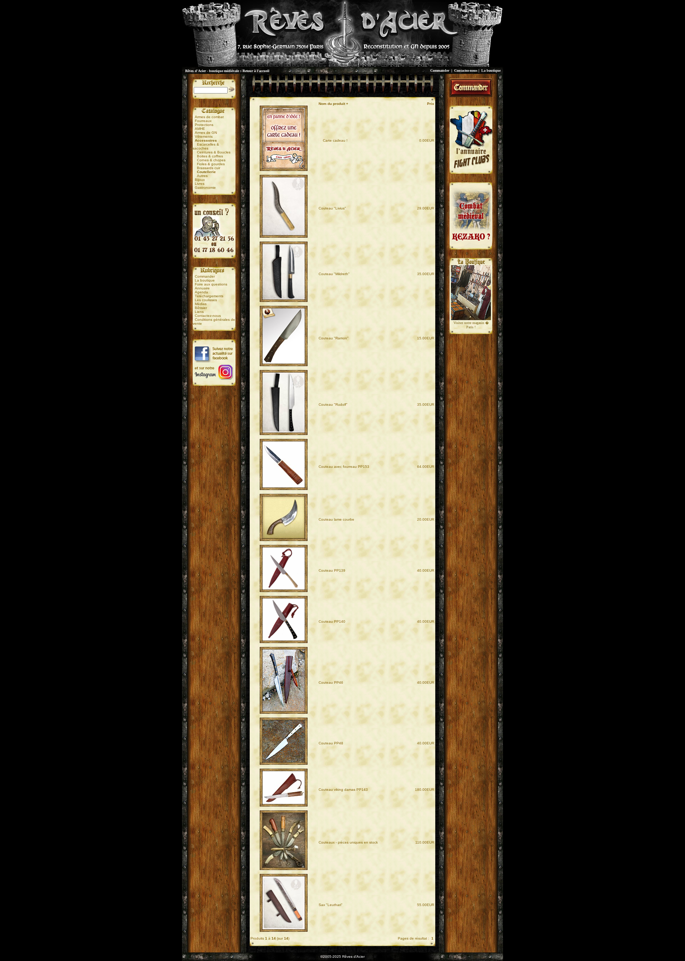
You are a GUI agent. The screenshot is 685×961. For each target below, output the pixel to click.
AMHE (200, 129)
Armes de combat (209, 117)
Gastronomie (205, 187)
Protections (204, 125)
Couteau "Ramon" (334, 338)
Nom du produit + (333, 104)
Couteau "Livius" (332, 208)
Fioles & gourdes (211, 164)
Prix (430, 104)
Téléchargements (209, 296)
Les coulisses (206, 300)
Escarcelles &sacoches (206, 146)
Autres (202, 176)
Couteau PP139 (332, 570)
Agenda (201, 292)
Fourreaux (203, 121)
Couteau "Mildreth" (334, 274)
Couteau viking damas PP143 (343, 789)
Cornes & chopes (211, 160)
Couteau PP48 (331, 743)
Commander (439, 70)
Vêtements (204, 136)
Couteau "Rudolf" (333, 404)
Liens (199, 312)
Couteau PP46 (331, 682)
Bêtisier (201, 308)
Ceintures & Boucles (213, 152)
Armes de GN (206, 133)
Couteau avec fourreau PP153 (344, 467)
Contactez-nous (465, 70)
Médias (201, 304)
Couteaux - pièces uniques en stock (348, 842)
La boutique (491, 70)
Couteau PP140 (332, 621)
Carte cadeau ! (333, 140)
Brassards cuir (208, 168)
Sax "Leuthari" (330, 905)
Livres (199, 184)
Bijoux (200, 180)
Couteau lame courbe (336, 519)
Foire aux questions (211, 284)
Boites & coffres (210, 156)
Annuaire (202, 288)
